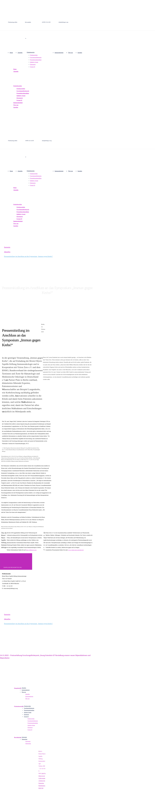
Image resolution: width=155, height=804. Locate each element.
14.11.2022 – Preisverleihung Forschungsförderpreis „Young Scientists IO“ (27, 655)
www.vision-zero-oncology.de (76, 550)
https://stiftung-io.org (31, 550)
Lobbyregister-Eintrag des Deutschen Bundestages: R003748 (42, 783)
